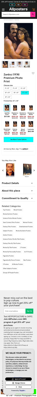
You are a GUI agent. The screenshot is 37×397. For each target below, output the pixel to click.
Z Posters (6, 264)
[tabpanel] (18, 119)
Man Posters (27, 260)
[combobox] (16, 14)
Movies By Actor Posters (10, 214)
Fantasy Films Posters (9, 226)
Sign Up (29, 311)
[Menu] (3, 9)
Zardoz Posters (7, 235)
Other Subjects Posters (10, 268)
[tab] (7, 88)
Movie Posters (18, 210)
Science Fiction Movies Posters (12, 218)
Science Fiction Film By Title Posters (13, 239)
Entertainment (8, 19)
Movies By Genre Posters (23, 231)
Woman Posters (27, 222)
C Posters (23, 247)
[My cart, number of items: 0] (33, 9)
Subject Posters (8, 231)
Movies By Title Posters (10, 247)
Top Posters (6, 210)
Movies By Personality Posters (12, 252)
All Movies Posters (17, 264)
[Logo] (18, 9)
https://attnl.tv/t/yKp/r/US (12, 345)
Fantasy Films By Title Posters (12, 243)
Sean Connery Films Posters (11, 222)
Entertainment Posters (26, 226)
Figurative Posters (8, 256)
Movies (17, 19)
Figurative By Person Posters (11, 260)
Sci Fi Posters (28, 252)
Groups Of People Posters (11, 272)
